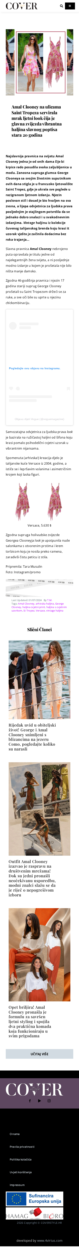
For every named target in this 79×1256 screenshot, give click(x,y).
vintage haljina (54, 610)
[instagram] (49, 1101)
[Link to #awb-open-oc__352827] (61, 6)
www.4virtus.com (50, 1240)
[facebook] (30, 1101)
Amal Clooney (26, 603)
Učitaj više (39, 1054)
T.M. (49, 600)
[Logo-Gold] (22, 3)
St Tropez (29, 610)
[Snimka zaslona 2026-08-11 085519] (39, 641)
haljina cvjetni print (33, 607)
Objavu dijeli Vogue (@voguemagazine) (39, 419)
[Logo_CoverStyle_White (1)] (34, 1084)
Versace (40, 610)
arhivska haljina (45, 603)
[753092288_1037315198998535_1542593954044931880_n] (39, 764)
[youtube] (39, 1101)
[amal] (39, 910)
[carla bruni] (39, 30)
